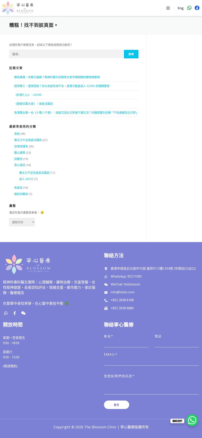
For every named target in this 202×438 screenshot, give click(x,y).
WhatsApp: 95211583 (126, 276)
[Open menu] (168, 8)
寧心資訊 (19, 165)
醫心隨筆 (19, 152)
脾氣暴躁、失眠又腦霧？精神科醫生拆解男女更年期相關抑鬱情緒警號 (57, 77)
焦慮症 (18, 187)
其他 (17, 133)
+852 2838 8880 (122, 308)
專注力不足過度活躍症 (28, 140)
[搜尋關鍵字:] (66, 54)
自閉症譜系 (21, 146)
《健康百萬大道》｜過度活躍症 (33, 103)
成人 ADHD (26, 179)
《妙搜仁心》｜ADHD (28, 95)
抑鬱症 (18, 159)
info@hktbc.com (122, 292)
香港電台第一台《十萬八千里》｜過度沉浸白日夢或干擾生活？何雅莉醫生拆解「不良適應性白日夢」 (76, 112)
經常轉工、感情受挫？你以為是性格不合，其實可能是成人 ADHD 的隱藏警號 (61, 86)
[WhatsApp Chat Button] (192, 420)
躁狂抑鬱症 (21, 194)
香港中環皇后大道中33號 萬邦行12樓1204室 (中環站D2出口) (153, 268)
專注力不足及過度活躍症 (34, 172)
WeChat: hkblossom (125, 284)
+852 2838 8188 (122, 300)
